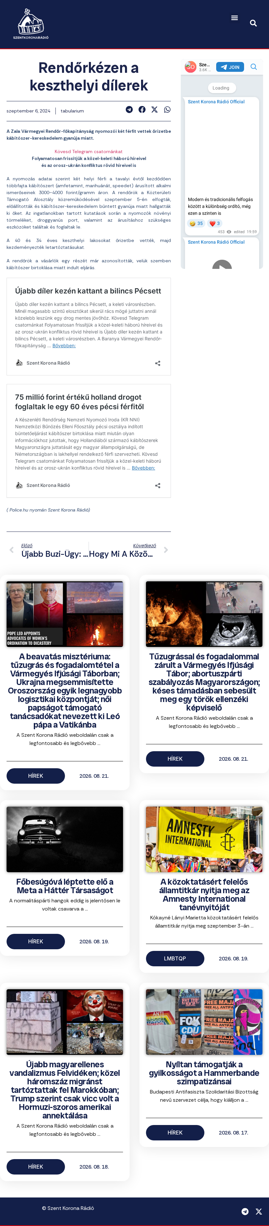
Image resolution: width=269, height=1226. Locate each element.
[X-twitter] (258, 1211)
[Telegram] (245, 1211)
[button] (234, 17)
